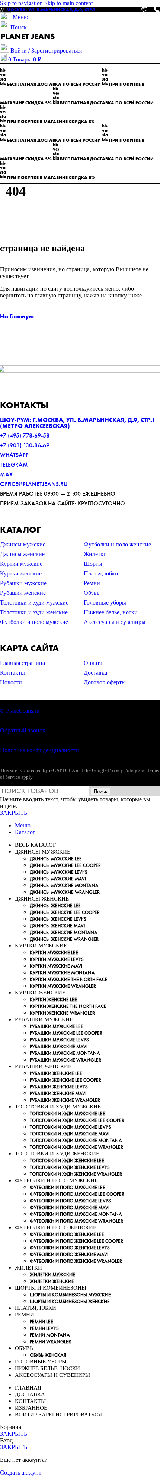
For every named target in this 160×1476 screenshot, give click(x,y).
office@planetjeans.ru (33, 484)
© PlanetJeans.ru (19, 710)
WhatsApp (14, 455)
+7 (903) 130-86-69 (24, 445)
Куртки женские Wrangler (62, 1013)
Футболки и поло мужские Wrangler (76, 1221)
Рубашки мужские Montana (65, 1053)
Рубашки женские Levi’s (59, 1087)
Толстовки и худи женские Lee (67, 1160)
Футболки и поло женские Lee (67, 1234)
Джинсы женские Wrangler (64, 939)
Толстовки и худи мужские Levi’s (70, 1127)
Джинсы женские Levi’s (58, 919)
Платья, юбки (101, 573)
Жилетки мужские (52, 1274)
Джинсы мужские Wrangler (65, 892)
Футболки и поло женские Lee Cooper (76, 1241)
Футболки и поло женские (117, 544)
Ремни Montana (50, 1335)
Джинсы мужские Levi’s (58, 872)
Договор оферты (105, 682)
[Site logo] (28, 40)
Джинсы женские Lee (55, 905)
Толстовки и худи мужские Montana (76, 1140)
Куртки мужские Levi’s (57, 959)
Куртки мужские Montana (62, 972)
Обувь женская (48, 1355)
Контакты (12, 672)
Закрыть (13, 813)
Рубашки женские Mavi (58, 1093)
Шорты (93, 564)
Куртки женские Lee (53, 999)
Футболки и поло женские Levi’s (70, 1248)
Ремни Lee (41, 1321)
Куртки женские (21, 573)
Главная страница (22, 663)
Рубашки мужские (23, 583)
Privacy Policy (122, 770)
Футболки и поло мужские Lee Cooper (77, 1194)
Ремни (92, 583)
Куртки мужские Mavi (56, 966)
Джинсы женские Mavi (57, 925)
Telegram (14, 465)
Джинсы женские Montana (63, 932)
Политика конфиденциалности (39, 750)
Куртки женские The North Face (68, 1006)
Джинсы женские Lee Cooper (65, 912)
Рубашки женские (23, 593)
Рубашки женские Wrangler (65, 1100)
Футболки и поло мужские (34, 622)
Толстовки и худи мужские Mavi (69, 1133)
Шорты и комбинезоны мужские (70, 1295)
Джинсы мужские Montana (64, 885)
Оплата (93, 663)
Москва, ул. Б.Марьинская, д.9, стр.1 (50, 10)
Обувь (91, 593)
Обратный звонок (22, 730)
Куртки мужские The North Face (69, 979)
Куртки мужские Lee (54, 952)
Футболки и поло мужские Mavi (69, 1207)
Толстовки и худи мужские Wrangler (76, 1147)
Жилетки (95, 554)
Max (6, 474)
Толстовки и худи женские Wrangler (76, 1174)
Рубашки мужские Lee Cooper (66, 1033)
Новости (11, 682)
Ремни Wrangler (50, 1341)
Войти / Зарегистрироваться (58, 1414)
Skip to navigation (22, 3)
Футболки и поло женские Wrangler (76, 1261)
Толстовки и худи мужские (34, 602)
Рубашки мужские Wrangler (65, 1060)
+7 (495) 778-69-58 (24, 435)
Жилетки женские (52, 1281)
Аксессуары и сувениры (114, 622)
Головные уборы (105, 602)
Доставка (95, 672)
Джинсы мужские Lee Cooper (65, 865)
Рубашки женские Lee (56, 1073)
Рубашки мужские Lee (56, 1026)
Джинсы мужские (22, 544)
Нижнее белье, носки (111, 612)
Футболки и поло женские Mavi (69, 1254)
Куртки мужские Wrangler (63, 986)
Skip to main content (68, 3)
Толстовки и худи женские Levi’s (70, 1167)
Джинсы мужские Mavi (58, 879)
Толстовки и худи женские (34, 612)
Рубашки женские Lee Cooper (65, 1080)
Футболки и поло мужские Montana (76, 1214)
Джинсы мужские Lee (56, 858)
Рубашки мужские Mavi (58, 1046)
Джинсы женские (22, 554)
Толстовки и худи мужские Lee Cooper (77, 1120)
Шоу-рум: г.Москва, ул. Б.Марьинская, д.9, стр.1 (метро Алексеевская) (78, 423)
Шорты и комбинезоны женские (70, 1301)
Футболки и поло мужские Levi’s (70, 1201)
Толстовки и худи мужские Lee (67, 1113)
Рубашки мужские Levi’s (59, 1040)
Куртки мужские (21, 564)
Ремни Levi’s (44, 1328)
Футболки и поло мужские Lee (67, 1187)
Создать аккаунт (20, 1472)
